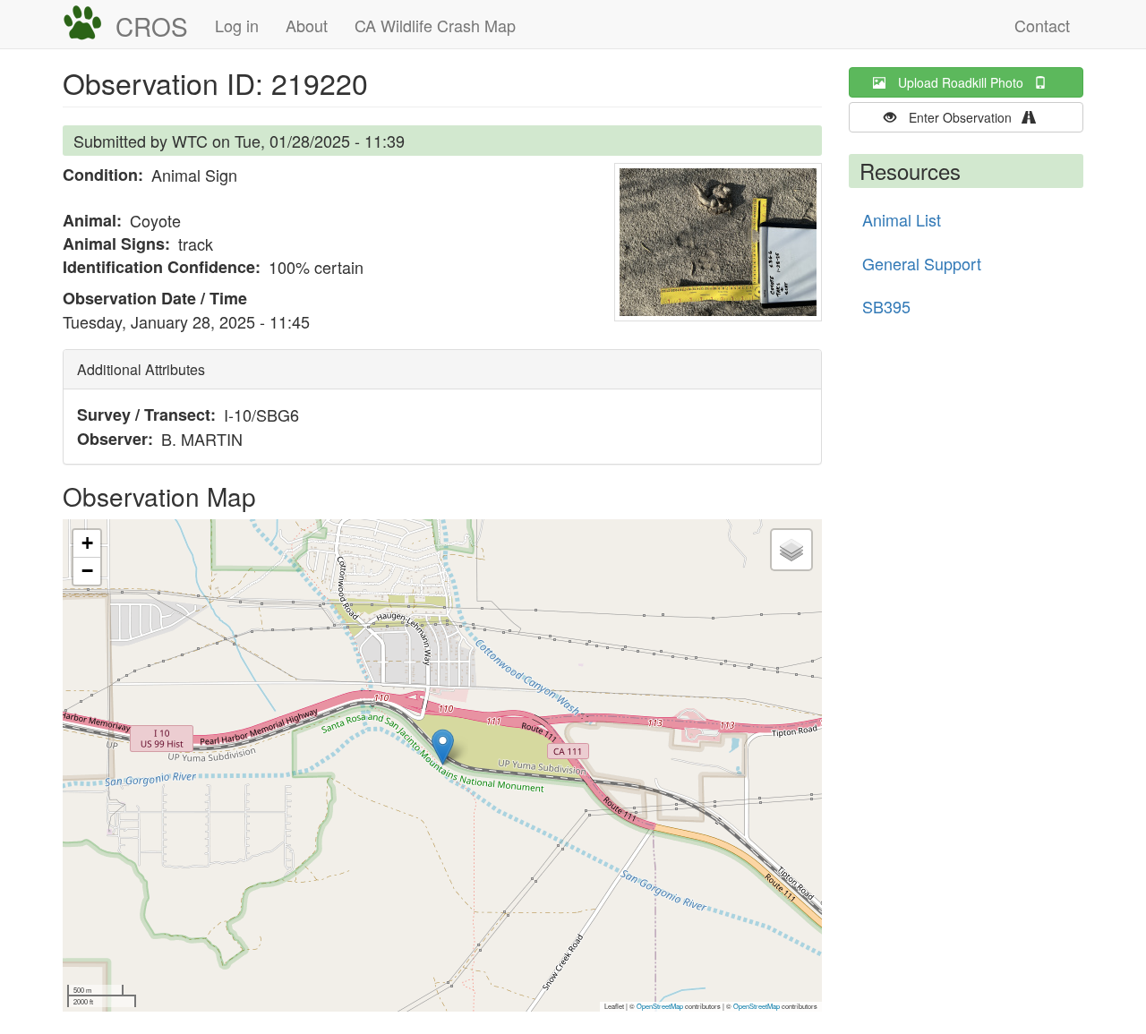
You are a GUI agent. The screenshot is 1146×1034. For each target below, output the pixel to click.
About (307, 25)
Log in (237, 25)
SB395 (886, 306)
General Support (921, 263)
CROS (151, 26)
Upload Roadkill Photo (966, 82)
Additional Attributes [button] (141, 369)
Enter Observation (965, 117)
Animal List (901, 219)
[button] (718, 242)
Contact (1042, 25)
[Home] (89, 23)
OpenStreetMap (660, 1006)
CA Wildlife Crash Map (435, 25)
